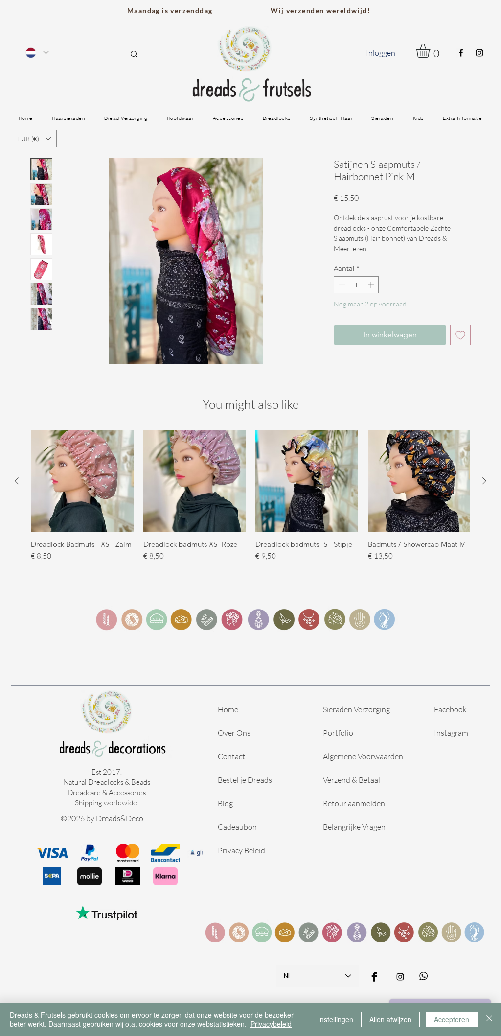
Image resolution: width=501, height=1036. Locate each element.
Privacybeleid (271, 1024)
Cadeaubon (237, 827)
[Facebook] (461, 53)
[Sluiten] (489, 1019)
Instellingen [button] (335, 1019)
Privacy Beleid (241, 850)
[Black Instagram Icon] (400, 977)
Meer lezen (350, 248)
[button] (431, 51)
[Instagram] (479, 53)
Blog (226, 803)
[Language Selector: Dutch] (37, 53)
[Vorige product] (17, 481)
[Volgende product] (484, 481)
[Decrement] (341, 285)
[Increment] (372, 285)
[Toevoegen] (460, 335)
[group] (250, 500)
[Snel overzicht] (82, 481)
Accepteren (451, 1019)
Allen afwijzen (390, 1019)
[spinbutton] (356, 285)
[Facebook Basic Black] (374, 977)
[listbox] (34, 138)
